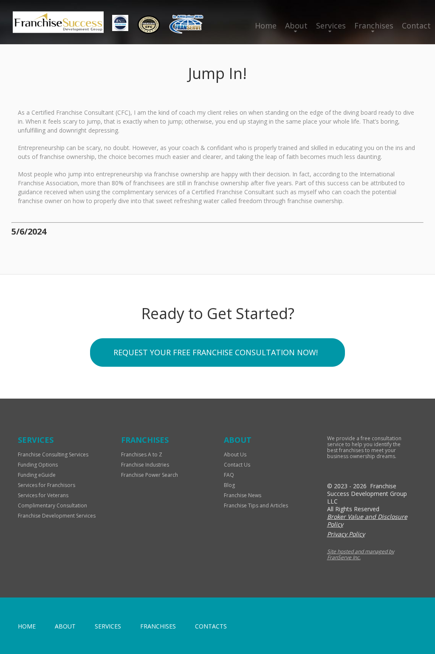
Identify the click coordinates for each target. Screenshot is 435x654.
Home (266, 25)
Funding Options (38, 464)
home (27, 626)
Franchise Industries (145, 464)
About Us (235, 454)
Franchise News (242, 495)
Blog (229, 485)
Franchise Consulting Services (53, 454)
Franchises (373, 25)
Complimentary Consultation (52, 505)
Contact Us (237, 464)
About (296, 25)
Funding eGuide (37, 474)
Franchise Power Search (149, 474)
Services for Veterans (43, 495)
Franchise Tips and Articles (256, 505)
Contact (416, 25)
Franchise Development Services (57, 515)
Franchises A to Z (141, 454)
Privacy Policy (346, 534)
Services (331, 25)
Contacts (211, 626)
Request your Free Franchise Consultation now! (215, 352)
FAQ (229, 474)
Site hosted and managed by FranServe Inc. (360, 554)
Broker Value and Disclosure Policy (367, 520)
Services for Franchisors (46, 485)
